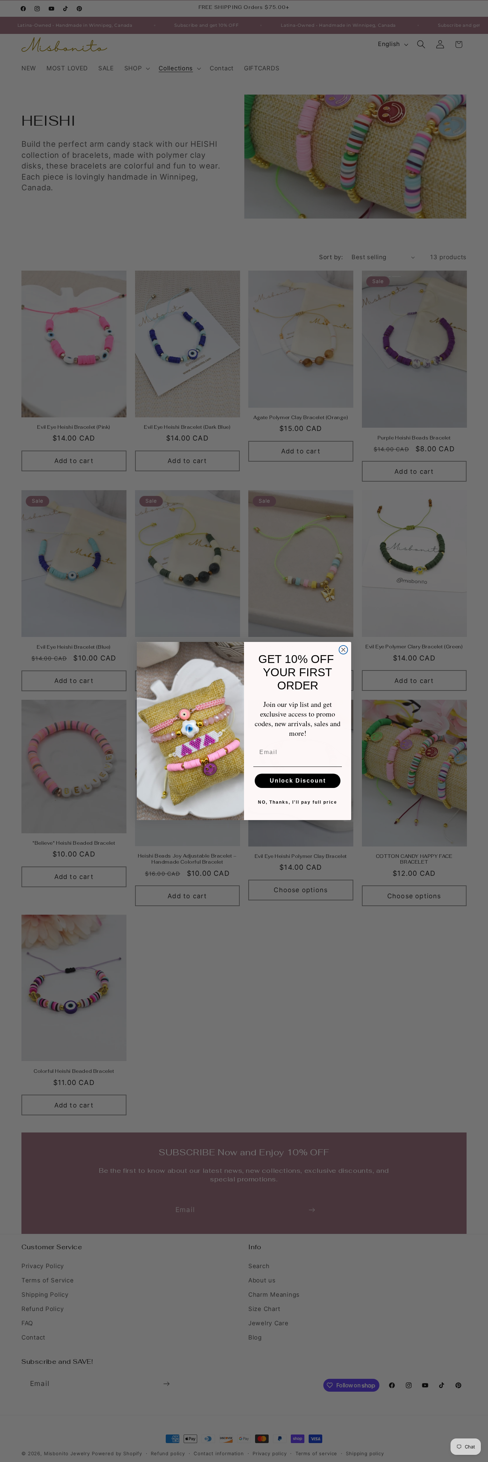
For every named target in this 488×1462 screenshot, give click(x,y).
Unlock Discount (298, 781)
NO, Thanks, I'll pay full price (297, 802)
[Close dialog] (343, 649)
